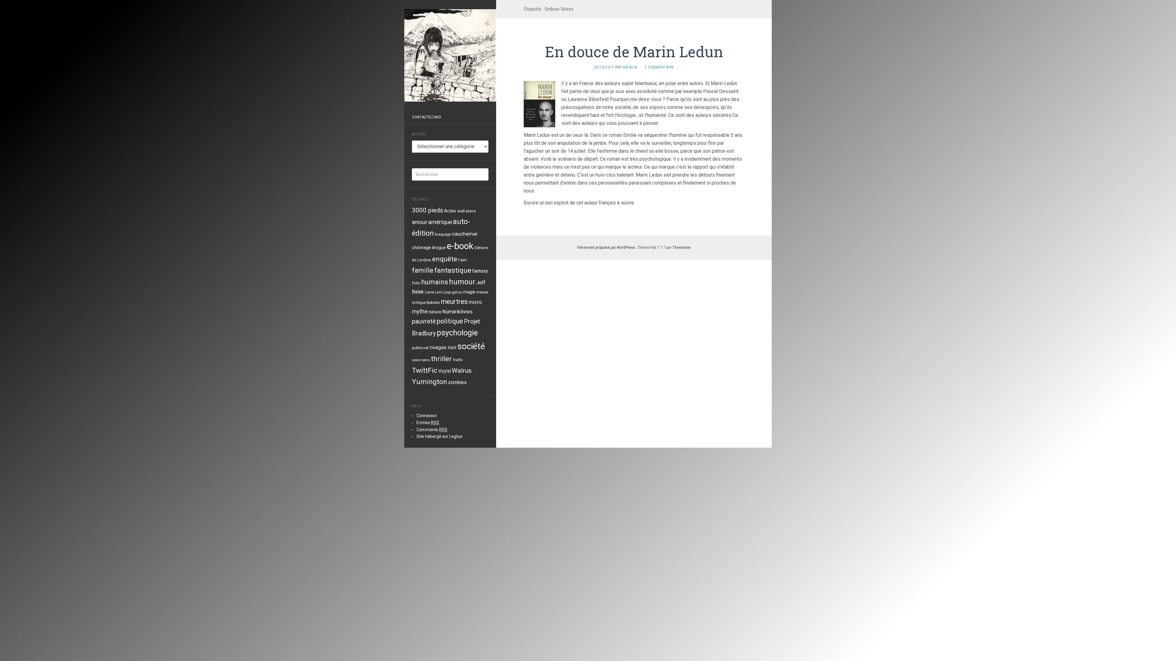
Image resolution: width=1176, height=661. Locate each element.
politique (450, 321)
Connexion (427, 415)
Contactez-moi (426, 117)
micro (475, 302)
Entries (428, 422)
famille (422, 270)
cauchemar (465, 234)
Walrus (462, 370)
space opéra (421, 360)
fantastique (452, 270)
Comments (432, 429)
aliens (471, 211)
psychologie (457, 332)
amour (419, 222)
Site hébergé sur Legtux (439, 436)
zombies (457, 382)
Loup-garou (452, 292)
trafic (458, 359)
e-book (460, 246)
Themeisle (682, 247)
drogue (439, 247)
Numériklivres (457, 312)
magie (469, 292)
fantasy (480, 271)
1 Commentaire (659, 67)
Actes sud (454, 211)
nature (434, 312)
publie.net (420, 348)
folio (416, 283)
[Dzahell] (450, 55)
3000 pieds (427, 210)
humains (434, 282)
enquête (444, 259)
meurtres (454, 301)
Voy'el (444, 371)
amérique (440, 222)
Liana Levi (433, 292)
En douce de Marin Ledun (634, 51)
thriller (441, 359)
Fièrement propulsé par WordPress (606, 247)
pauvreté (424, 321)
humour (462, 282)
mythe (420, 311)
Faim (462, 259)
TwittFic (424, 370)
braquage (443, 234)
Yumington (429, 382)
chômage (421, 247)
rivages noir (443, 347)
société (471, 346)
